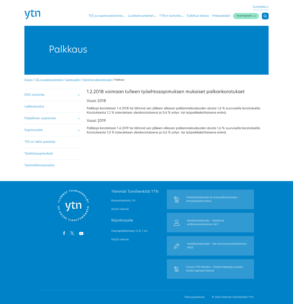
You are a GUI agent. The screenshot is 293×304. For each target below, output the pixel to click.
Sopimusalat (72, 80)
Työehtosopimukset (38, 153)
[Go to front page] (73, 221)
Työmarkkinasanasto (39, 165)
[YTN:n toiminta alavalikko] (183, 16)
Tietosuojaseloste (194, 297)
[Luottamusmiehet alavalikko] (155, 16)
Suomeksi (259, 7)
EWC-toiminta (34, 94)
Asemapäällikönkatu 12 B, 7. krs (129, 231)
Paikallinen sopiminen (40, 118)
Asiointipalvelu (244, 16)
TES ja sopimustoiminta (49, 80)
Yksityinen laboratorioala (97, 80)
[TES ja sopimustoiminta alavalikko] (124, 16)
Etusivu (28, 80)
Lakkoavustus (34, 106)
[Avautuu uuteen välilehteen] (64, 233)
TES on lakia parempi (39, 142)
